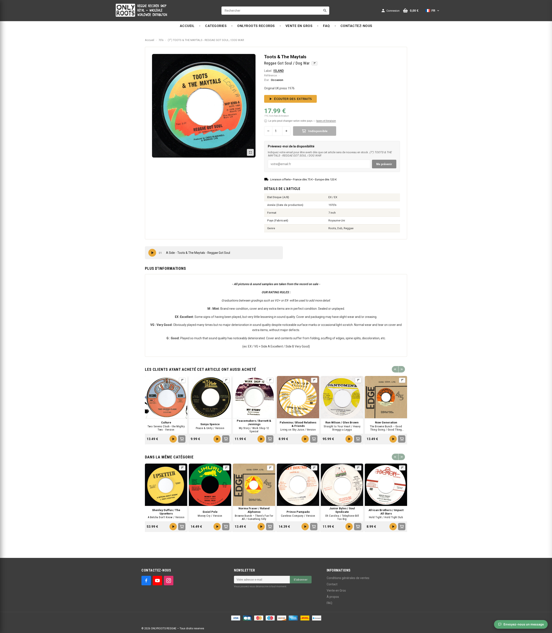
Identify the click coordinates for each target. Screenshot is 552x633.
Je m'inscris (302, 325)
